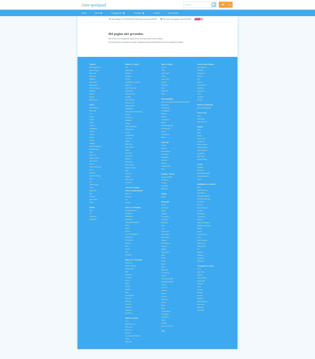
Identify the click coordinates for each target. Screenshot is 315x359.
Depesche (128, 85)
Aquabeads (129, 70)
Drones (127, 231)
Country (164, 296)
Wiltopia (164, 214)
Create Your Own (131, 88)
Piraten (163, 261)
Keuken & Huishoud (205, 105)
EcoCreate (128, 182)
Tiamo (163, 76)
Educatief (128, 342)
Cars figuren (201, 217)
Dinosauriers (93, 85)
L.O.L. (199, 269)
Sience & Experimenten (134, 191)
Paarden (164, 240)
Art (90, 182)
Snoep (199, 179)
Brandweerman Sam (203, 199)
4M (126, 67)
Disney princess (202, 147)
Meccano (128, 298)
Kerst (163, 225)
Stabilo (127, 141)
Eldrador (92, 79)
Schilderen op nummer (132, 82)
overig (127, 132)
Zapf (198, 130)
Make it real (129, 179)
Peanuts (91, 94)
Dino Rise (164, 219)
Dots (90, 193)
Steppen (164, 117)
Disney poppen (202, 144)
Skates (163, 122)
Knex (127, 292)
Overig (127, 114)
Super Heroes (93, 108)
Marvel (91, 164)
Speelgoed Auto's (131, 210)
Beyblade (200, 88)
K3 (198, 249)
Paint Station (129, 147)
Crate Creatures (202, 240)
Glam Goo (128, 174)
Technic (92, 131)
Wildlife (164, 323)
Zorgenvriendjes (166, 177)
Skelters (164, 114)
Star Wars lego (94, 149)
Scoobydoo (165, 217)
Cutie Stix (128, 138)
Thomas (200, 205)
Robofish (200, 70)
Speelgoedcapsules (203, 173)
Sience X (128, 194)
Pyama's (164, 163)
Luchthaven (165, 273)
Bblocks (128, 301)
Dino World (129, 91)
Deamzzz (92, 173)
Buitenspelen (165, 128)
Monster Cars (129, 103)
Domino (128, 289)
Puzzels (92, 207)
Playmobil (165, 202)
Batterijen (200, 170)
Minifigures (93, 128)
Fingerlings (201, 281)
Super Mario (93, 199)
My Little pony (202, 190)
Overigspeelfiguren (203, 196)
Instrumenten (165, 151)
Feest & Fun (202, 113)
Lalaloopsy (201, 141)
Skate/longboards (167, 125)
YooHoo (164, 183)
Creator (91, 117)
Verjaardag (200, 119)
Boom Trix (129, 263)
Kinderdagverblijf (167, 282)
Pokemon (200, 307)
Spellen (164, 194)
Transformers (201, 85)
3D (90, 213)
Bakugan (200, 255)
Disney (91, 137)
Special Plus (165, 234)
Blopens (128, 73)
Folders (156, 13)
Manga (127, 123)
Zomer (163, 131)
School (163, 302)
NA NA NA (200, 310)
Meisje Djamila (202, 301)
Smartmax (128, 275)
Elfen (163, 255)
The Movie (165, 317)
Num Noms (201, 272)
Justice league (94, 70)
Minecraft (92, 111)
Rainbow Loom (130, 168)
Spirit (163, 305)
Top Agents (165, 314)
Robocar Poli (201, 246)
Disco (199, 116)
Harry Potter (93, 100)
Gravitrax (128, 304)
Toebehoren (129, 240)
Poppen (200, 127)
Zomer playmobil (167, 279)
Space (163, 308)
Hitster (163, 197)
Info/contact (173, 13)
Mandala (128, 76)
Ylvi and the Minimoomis (133, 112)
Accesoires (92, 216)
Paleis (163, 264)
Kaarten (199, 275)
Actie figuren (201, 67)
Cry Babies (201, 153)
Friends (91, 140)
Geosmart (128, 277)
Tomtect (128, 286)
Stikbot (199, 76)
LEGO (91, 105)
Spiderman (92, 190)
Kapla (127, 283)
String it (128, 177)
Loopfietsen (165, 108)
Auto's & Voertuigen (133, 207)
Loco (127, 321)
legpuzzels (92, 219)
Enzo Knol (200, 304)
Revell (127, 280)
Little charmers (202, 150)
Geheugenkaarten (203, 176)
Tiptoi (127, 339)
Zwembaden (165, 134)
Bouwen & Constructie (133, 260)
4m (126, 199)
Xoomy (127, 79)
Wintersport (165, 252)
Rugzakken (165, 157)
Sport (163, 267)
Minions (92, 196)
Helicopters (129, 237)
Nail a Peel (128, 156)
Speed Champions (95, 146)
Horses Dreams (130, 94)
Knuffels (128, 97)
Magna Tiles (129, 269)
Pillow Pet (164, 189)
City (90, 114)
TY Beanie (164, 180)
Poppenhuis (165, 231)
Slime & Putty (202, 278)
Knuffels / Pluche (167, 174)
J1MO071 (128, 120)
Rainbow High (202, 159)
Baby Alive (201, 156)
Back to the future (167, 326)
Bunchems (128, 162)
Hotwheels (128, 255)
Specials (164, 290)
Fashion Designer (131, 126)
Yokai (199, 94)
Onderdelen (129, 216)
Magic (163, 211)
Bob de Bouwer (202, 208)
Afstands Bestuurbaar (132, 222)
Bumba (199, 228)
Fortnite (200, 100)
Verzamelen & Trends (205, 266)
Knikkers (200, 298)
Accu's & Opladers (131, 234)
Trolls (199, 237)
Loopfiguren (165, 111)
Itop (198, 79)
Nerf (163, 331)
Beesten (128, 243)
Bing (199, 187)
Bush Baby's (201, 193)
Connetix (128, 307)
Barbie (199, 136)
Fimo (127, 171)
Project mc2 (201, 138)
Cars (126, 252)
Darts (163, 169)
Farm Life (92, 76)
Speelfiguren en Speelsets (206, 184)
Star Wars (200, 97)
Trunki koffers (166, 166)
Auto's (127, 228)
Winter (163, 137)
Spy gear (128, 196)
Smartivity (128, 310)
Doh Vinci (128, 144)
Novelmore (165, 208)
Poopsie (200, 293)
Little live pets (202, 234)
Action (163, 285)
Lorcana (200, 290)
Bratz (199, 133)
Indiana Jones (93, 185)
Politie (163, 258)
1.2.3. (163, 228)
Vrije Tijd (165, 142)
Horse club (92, 73)
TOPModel (129, 109)
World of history (94, 88)
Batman (91, 134)
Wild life (92, 91)
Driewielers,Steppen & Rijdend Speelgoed (175, 102)
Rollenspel (165, 154)
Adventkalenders (95, 67)
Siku (126, 246)
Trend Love (129, 117)
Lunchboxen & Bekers (132, 336)
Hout (91, 210)
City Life (164, 287)
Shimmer (200, 284)
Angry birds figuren (203, 222)
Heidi (163, 320)
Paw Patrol (200, 202)
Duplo (91, 122)
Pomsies (200, 295)
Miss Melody (129, 100)
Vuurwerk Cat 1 (202, 122)
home (119, 42)
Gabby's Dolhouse (95, 167)
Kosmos (128, 202)
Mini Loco (128, 330)
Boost (91, 152)
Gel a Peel (128, 153)
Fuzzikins (200, 258)
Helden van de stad (203, 225)
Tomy (163, 94)
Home (84, 13)
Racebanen (129, 213)
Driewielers (165, 105)
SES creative (129, 129)
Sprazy (127, 150)
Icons (91, 170)
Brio (126, 272)
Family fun (165, 299)
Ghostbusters (165, 243)
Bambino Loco (130, 324)
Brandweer (164, 270)
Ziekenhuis (165, 237)
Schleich (92, 64)
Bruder (127, 249)
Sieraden (164, 160)
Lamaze (163, 82)
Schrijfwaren (129, 135)
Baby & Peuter (167, 64)
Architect (92, 125)
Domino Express (130, 266)
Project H (92, 155)
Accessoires (165, 120)
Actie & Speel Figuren (205, 64)
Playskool (164, 91)
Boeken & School (131, 318)
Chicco (163, 67)
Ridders (163, 249)
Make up (164, 148)
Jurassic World (94, 158)
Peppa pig (200, 261)
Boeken (127, 333)
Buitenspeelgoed (167, 99)
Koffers (163, 145)
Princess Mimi (130, 106)
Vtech (163, 70)
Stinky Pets (201, 73)
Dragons (164, 246)
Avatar (91, 187)
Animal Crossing (95, 176)
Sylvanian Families (132, 187)
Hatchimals (201, 214)
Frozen (199, 231)
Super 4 (163, 276)
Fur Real (200, 211)
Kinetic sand (129, 165)
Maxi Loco (129, 327)
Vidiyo (91, 202)
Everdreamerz (165, 311)
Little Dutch (165, 73)
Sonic (91, 179)
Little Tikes (165, 79)
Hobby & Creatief (132, 64)
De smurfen (93, 82)
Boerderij (164, 222)
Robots (199, 82)
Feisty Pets (164, 186)
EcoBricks (128, 313)
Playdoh (128, 159)
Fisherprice (165, 85)
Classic (91, 120)
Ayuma (163, 205)
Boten (127, 225)
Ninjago (92, 143)
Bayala (91, 97)
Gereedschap (129, 295)
